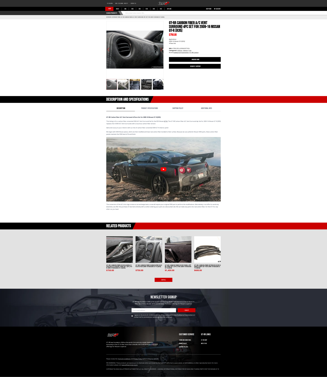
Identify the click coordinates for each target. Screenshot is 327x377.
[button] (108, 49)
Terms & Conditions (124, 359)
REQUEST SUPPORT (195, 66)
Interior (108, 17)
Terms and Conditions (185, 340)
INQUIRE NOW (195, 59)
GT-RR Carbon (193, 52)
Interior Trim (116, 17)
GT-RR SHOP (204, 340)
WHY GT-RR (204, 343)
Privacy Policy (183, 343)
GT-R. (166, 121)
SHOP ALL (163, 280)
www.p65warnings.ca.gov (130, 365)
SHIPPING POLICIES (183, 347)
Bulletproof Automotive (181, 52)
